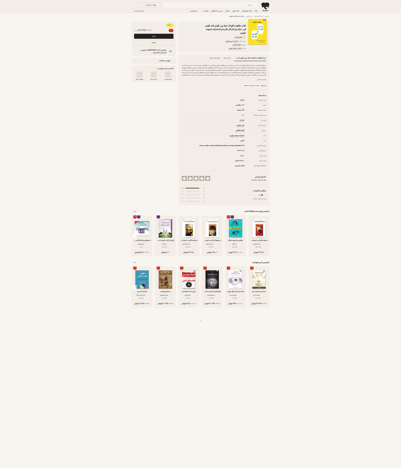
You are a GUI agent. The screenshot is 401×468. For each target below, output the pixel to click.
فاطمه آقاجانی (237, 45)
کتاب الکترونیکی (258, 16)
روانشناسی (249, 16)
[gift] (193, 49)
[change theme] (134, 5)
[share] (198, 49)
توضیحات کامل (261, 79)
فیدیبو (267, 16)
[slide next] (134, 236)
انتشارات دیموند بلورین (235, 48)
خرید (153, 36)
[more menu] (183, 49)
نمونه (154, 42)
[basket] (140, 5)
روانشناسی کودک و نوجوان (236, 16)
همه (134, 211)
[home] (265, 7)
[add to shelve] (168, 74)
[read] (139, 74)
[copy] (136, 51)
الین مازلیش (229, 41)
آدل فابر (236, 41)
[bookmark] (188, 49)
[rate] (207, 178)
